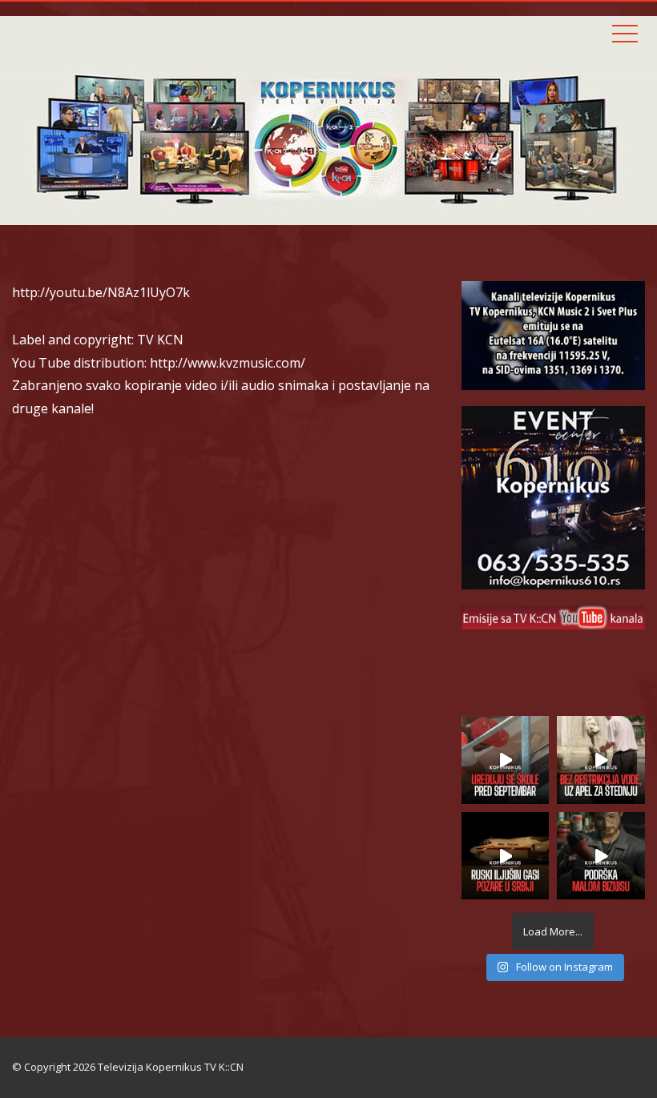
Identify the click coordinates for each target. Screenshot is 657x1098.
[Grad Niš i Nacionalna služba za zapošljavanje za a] (601, 856)
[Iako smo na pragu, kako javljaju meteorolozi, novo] (601, 760)
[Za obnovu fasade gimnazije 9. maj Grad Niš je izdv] (506, 760)
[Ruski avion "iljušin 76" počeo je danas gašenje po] (506, 856)
